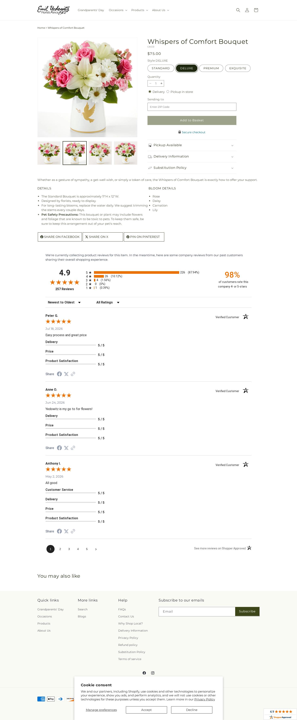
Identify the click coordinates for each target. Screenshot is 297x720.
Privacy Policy (204, 699)
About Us (44, 630)
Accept (146, 710)
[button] (117, 10)
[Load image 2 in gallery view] (74, 153)
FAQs (122, 609)
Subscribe (247, 611)
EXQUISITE (237, 68)
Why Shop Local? (130, 623)
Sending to (161, 99)
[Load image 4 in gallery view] (125, 153)
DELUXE (186, 68)
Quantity (153, 77)
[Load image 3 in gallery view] (100, 153)
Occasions (44, 616)
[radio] (148, 272)
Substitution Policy (131, 652)
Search (82, 609)
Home (41, 27)
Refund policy (128, 645)
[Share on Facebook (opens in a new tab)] (59, 374)
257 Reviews (69, 289)
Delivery (159, 92)
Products (43, 623)
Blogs (82, 616)
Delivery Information (133, 630)
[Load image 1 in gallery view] (49, 153)
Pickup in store (182, 92)
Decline (191, 710)
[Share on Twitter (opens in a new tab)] (66, 374)
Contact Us (126, 616)
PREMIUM (211, 68)
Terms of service (129, 659)
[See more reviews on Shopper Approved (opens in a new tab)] (73, 374)
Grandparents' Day (50, 609)
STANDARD (161, 68)
